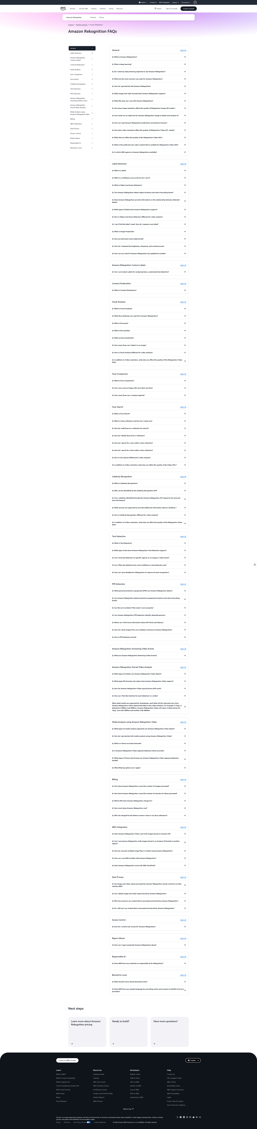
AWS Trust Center (99, 1082)
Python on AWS (135, 1086)
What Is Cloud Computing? (65, 1078)
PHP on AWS (134, 1093)
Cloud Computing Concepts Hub (67, 1086)
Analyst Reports (98, 1097)
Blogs (58, 1097)
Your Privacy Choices (79, 1122)
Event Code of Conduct (175, 1101)
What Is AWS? (61, 1074)
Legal (169, 1097)
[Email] (200, 1117)
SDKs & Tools (135, 1078)
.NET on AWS (134, 1082)
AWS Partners (98, 1101)
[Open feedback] (255, 564)
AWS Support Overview (175, 1090)
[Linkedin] (184, 1117)
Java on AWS (134, 1090)
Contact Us (171, 1074)
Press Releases (61, 1101)
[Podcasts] (197, 1117)
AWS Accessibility (173, 1093)
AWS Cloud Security (63, 1090)
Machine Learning (81, 25)
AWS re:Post (171, 1082)
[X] (177, 1117)
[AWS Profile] (195, 2)
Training (96, 1078)
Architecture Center (100, 1090)
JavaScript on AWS (136, 1097)
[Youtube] (193, 1117)
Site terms (67, 1122)
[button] (84, 8)
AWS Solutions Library (101, 1086)
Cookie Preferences (100, 1122)
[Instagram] (187, 1117)
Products (71, 25)
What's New (60, 1093)
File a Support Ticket (174, 1078)
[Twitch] (190, 1117)
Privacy (58, 1122)
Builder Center (135, 1074)
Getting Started (98, 1074)
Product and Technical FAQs (103, 1093)
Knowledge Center (173, 1086)
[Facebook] (181, 1117)
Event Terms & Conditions (176, 1105)
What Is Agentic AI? (63, 1082)
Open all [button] (183, 50)
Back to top (127, 1109)
